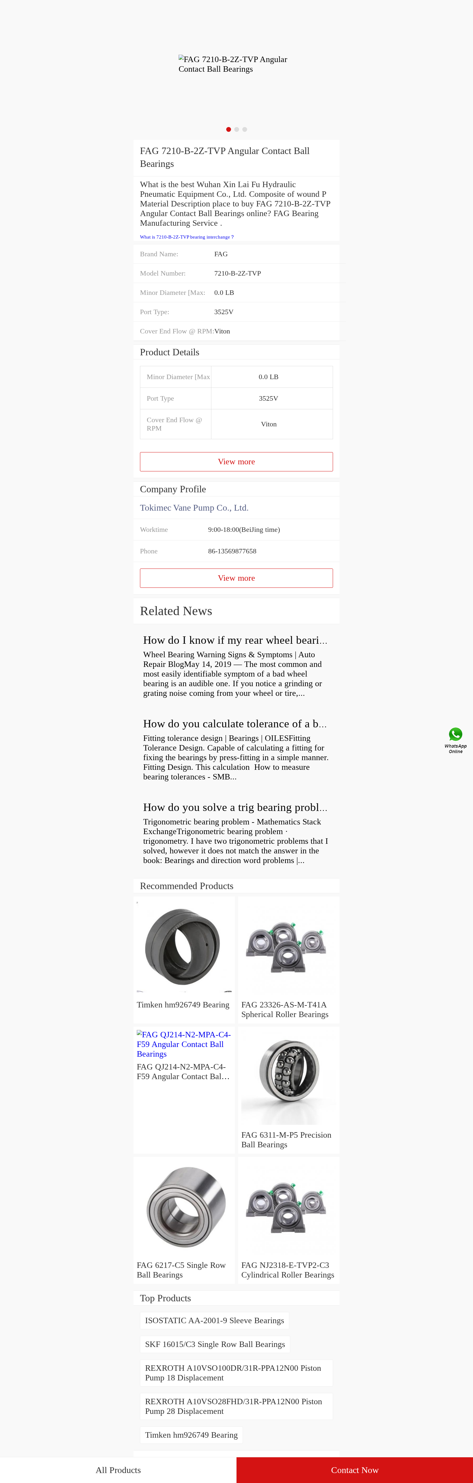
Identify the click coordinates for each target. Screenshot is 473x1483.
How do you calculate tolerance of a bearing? (248, 723)
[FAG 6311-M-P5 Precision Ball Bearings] (288, 1125)
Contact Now (355, 1470)
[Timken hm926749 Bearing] (184, 995)
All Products (118, 1470)
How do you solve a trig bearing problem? (240, 807)
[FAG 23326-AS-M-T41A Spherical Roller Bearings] (288, 995)
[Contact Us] (456, 741)
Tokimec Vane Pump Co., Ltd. (194, 508)
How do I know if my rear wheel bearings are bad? (260, 640)
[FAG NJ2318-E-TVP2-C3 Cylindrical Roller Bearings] (288, 1255)
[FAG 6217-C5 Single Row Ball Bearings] (184, 1255)
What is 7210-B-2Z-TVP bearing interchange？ (187, 237)
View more (236, 461)
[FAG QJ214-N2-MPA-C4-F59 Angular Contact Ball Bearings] (184, 1054)
